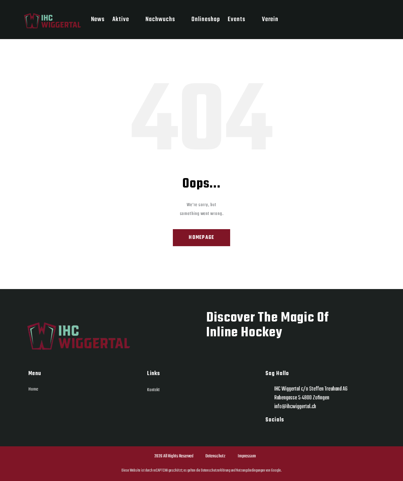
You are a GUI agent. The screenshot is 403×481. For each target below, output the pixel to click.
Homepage (201, 238)
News (98, 19)
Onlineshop (205, 19)
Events (236, 19)
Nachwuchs (160, 19)
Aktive (120, 19)
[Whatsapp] (286, 434)
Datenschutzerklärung (215, 470)
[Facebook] (301, 434)
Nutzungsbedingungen (250, 470)
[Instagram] (270, 434)
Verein (270, 19)
